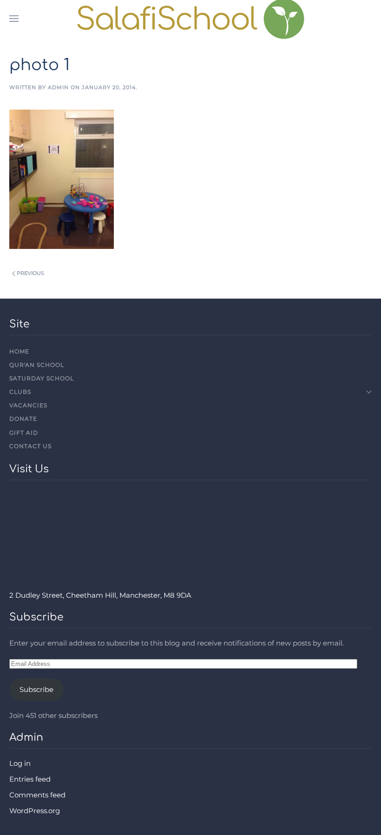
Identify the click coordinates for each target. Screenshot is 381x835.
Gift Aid (23, 432)
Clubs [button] (20, 391)
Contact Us (30, 446)
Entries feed (30, 779)
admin (58, 87)
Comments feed (37, 794)
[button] (14, 18)
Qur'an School (36, 364)
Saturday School (41, 378)
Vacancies (28, 405)
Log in (20, 763)
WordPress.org (34, 810)
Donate (23, 418)
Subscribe (36, 689)
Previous (30, 273)
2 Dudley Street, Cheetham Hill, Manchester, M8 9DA (100, 595)
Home (19, 351)
